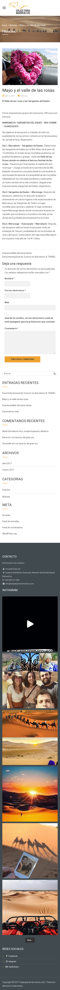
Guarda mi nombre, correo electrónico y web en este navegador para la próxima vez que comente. (30, 320)
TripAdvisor (13, 967)
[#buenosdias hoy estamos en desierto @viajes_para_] (30, 907)
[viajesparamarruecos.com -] (19, 7)
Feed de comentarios (12, 527)
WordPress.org (9, 533)
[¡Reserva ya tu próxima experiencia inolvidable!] (30, 794)
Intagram (12, 961)
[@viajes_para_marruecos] (30, 680)
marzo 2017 (8, 469)
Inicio (4, 25)
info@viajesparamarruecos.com (19, 583)
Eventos (6, 490)
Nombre (9, 278)
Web (7, 302)
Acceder (6, 515)
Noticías (24, 96)
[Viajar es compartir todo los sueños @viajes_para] (30, 737)
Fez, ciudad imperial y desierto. (34, 431)
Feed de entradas (10, 521)
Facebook (13, 956)
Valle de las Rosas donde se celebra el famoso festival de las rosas (27, 160)
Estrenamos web (10, 411)
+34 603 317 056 (11, 580)
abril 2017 (7, 463)
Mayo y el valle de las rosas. (15, 399)
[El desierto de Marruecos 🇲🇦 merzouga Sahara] (30, 624)
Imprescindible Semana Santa (17, 253)
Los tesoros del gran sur (22, 437)
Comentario (11, 328)
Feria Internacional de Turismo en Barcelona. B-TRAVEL (29, 257)
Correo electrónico (15, 290)
